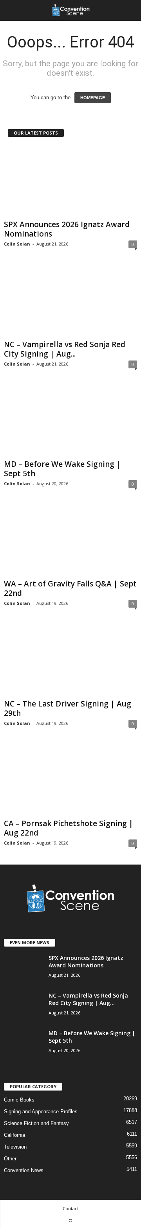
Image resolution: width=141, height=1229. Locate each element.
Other (10, 1159)
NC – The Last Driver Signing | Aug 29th (67, 708)
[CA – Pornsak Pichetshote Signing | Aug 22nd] (70, 780)
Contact (71, 1208)
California (14, 1135)
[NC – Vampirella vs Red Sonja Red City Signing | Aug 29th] (70, 300)
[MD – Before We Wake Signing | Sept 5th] (70, 420)
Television (15, 1147)
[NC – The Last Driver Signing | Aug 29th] (70, 660)
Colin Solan (17, 244)
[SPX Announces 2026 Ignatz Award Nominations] (70, 181)
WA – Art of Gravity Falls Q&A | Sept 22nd (70, 588)
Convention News (23, 1170)
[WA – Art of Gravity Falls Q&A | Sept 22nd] (70, 540)
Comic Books (19, 1100)
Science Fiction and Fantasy (36, 1123)
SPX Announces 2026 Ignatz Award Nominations (67, 229)
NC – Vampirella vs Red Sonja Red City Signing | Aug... (64, 349)
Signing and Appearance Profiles (41, 1111)
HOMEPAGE (92, 97)
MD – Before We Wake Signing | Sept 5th (62, 469)
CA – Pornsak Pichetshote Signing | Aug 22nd (68, 828)
